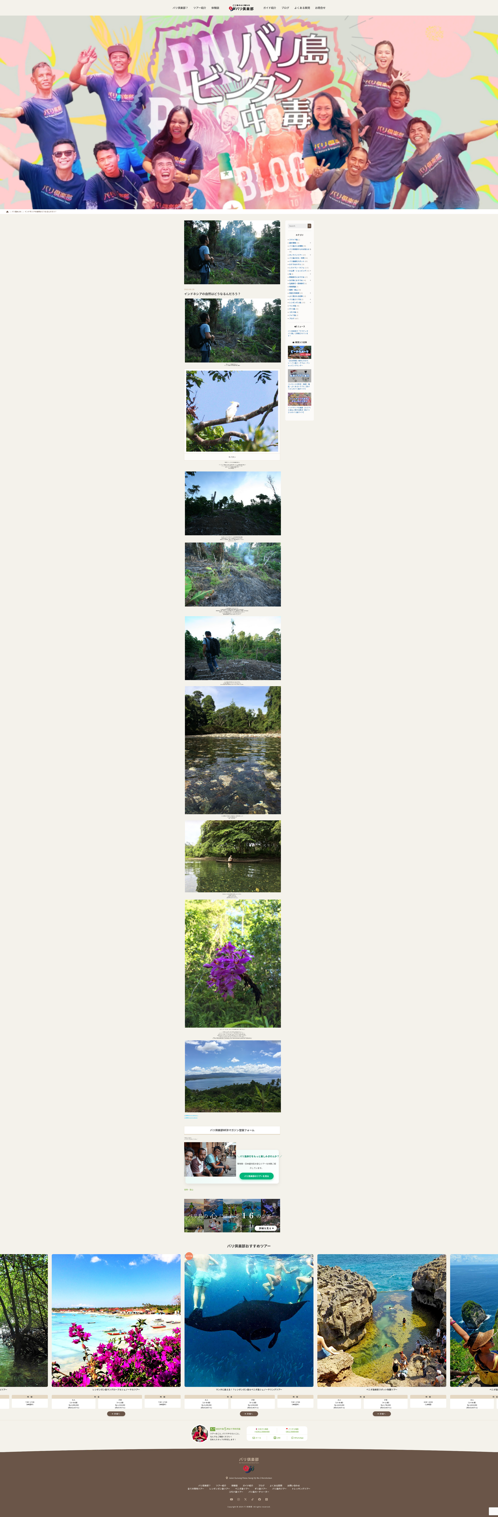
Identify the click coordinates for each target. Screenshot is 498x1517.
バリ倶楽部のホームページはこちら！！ (191, 1115)
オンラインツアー (296, 255)
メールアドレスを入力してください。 (191, 1139)
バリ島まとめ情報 (296, 246)
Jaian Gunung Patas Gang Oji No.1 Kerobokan (250, 1478)
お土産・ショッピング (297, 270)
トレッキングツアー (301, 1488)
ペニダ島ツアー (242, 1488)
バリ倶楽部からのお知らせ (299, 249)
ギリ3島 (292, 309)
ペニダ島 (292, 305)
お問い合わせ (293, 1485)
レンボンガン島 (295, 302)
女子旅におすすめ (296, 280)
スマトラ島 (293, 239)
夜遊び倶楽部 (294, 293)
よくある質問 (302, 8)
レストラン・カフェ (296, 267)
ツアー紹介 (199, 8)
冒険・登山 (188, 1189)
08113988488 (292, 1432)
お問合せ (320, 8)
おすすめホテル (295, 264)
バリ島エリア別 (295, 299)
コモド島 (292, 312)
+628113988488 (261, 1432)
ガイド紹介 (269, 8)
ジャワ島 (292, 315)
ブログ (285, 8)
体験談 (215, 8)
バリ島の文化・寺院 (296, 258)
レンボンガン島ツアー (219, 1488)
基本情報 (292, 243)
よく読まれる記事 (296, 296)
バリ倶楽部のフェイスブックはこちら (190, 1117)
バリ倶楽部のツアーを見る (256, 1176)
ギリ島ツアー (261, 1488)
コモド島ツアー (236, 1491)
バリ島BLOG (16, 211)
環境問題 (292, 286)
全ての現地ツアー (196, 1488)
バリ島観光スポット (296, 261)
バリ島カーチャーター (258, 1491)
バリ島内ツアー (279, 1488)
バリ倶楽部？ (180, 8)
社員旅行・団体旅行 (296, 283)
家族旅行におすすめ (296, 277)
